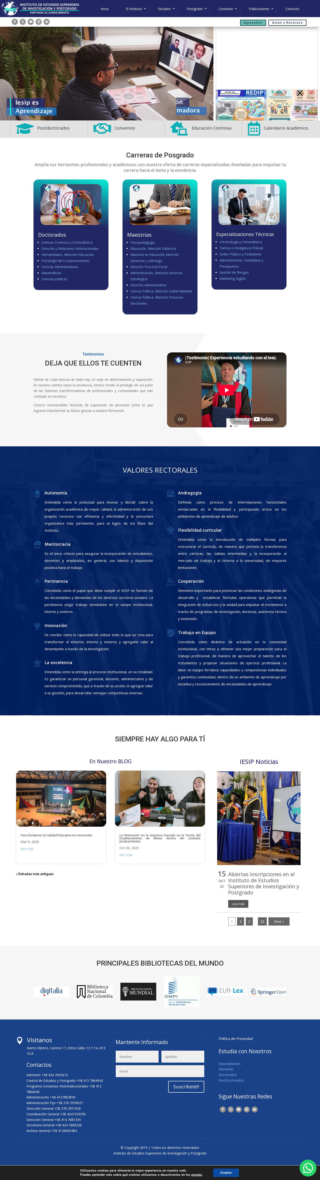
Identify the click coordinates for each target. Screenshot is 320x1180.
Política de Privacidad (236, 1038)
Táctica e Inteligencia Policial (241, 248)
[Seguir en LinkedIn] (47, 22)
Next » (279, 921)
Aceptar (226, 1172)
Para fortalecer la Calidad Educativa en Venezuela (56, 835)
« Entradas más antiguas (35, 874)
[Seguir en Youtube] (31, 22)
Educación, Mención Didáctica (153, 248)
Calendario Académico (286, 128)
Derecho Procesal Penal (148, 267)
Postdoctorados (53, 128)
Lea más (238, 904)
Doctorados (228, 1074)
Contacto (292, 9)
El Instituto (134, 9)
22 (262, 921)
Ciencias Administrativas (59, 267)
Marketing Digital (232, 278)
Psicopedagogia (142, 242)
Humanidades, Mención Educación (67, 254)
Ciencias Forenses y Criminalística (66, 242)
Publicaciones (259, 9)
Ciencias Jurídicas (54, 279)
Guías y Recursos (287, 22)
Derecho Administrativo (148, 285)
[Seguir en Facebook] (15, 22)
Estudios (164, 9)
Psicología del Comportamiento (65, 260)
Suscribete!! (186, 1086)
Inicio (105, 9)
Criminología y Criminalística (241, 242)
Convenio (226, 9)
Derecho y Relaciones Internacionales (70, 248)
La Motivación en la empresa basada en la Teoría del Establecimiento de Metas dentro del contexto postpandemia (159, 838)
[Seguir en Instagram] (39, 22)
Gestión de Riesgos (234, 272)
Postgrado (195, 9)
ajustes (196, 1175)
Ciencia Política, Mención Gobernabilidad (161, 291)
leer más (27, 849)
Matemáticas (51, 273)
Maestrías (226, 1069)
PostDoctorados (231, 1080)
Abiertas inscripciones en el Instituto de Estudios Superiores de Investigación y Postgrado (263, 883)
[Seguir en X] (23, 22)
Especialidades (230, 1063)
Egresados (253, 22)
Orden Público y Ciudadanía (240, 254)
